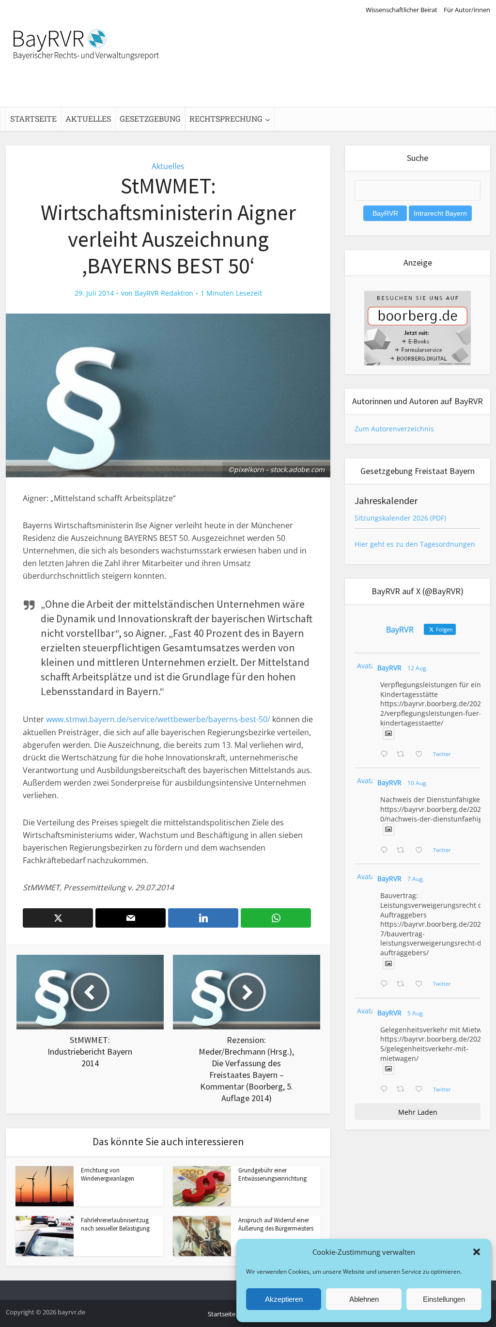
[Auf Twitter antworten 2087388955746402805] (386, 754)
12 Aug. (417, 668)
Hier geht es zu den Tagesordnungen (415, 544)
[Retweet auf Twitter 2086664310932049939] (403, 850)
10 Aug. (417, 783)
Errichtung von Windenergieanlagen (107, 1174)
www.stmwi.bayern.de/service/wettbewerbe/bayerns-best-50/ (158, 719)
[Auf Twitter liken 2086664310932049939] (422, 850)
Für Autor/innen (467, 9)
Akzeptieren (284, 1299)
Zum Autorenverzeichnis (394, 428)
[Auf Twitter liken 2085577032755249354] (422, 984)
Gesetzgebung (150, 118)
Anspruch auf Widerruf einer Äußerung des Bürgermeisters (275, 1224)
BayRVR (389, 667)
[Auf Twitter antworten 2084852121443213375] (386, 1089)
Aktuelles (88, 118)
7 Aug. (415, 879)
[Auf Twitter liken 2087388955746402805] (422, 754)
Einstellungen (444, 1299)
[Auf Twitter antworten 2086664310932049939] (386, 850)
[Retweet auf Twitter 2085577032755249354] (403, 984)
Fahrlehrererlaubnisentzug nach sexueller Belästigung (115, 1224)
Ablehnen (364, 1299)
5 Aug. (415, 1013)
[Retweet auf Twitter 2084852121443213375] (403, 1089)
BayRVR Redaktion (164, 293)
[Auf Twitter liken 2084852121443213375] (422, 1089)
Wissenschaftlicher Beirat (401, 9)
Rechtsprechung (226, 118)
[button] (476, 1252)
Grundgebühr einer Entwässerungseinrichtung (272, 1174)
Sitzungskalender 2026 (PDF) (400, 517)
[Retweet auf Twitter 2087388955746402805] (403, 754)
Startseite (33, 118)
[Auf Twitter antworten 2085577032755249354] (386, 984)
